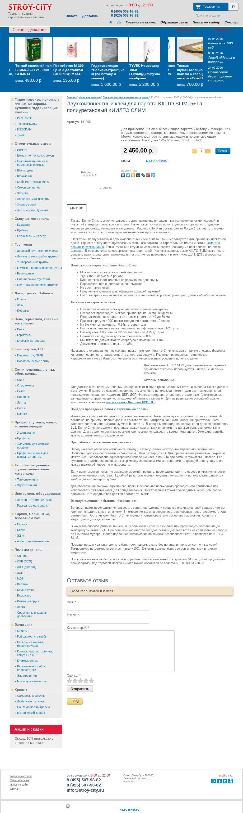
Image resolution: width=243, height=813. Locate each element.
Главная (72, 97)
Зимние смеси (26, 204)
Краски (21, 299)
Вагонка (22, 584)
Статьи (231, 22)
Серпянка (23, 397)
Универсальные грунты (32, 262)
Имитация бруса (28, 601)
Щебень (22, 230)
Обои (20, 380)
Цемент (22, 150)
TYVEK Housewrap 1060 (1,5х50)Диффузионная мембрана (142, 72)
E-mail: (73, 615)
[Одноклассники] (133, 174)
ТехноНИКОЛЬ (27, 124)
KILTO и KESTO (130, 809)
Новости (222, 29)
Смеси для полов (28, 187)
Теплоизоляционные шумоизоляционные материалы (32, 469)
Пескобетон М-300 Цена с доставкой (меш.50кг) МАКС (62, 70)
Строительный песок (31, 236)
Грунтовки (23, 244)
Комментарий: (78, 627)
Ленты (21, 402)
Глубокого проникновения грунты (39, 268)
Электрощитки (27, 675)
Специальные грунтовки (33, 279)
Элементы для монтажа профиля (33, 445)
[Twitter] (128, 174)
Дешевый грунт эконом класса (37, 250)
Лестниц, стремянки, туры (34, 500)
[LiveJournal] (143, 174)
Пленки (22, 414)
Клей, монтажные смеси (33, 182)
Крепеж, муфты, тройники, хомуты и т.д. (35, 653)
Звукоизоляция (27, 485)
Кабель (22, 631)
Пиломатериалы (28, 550)
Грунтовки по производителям (37, 285)
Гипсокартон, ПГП (30, 349)
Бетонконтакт (26, 273)
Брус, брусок (25, 590)
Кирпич (22, 524)
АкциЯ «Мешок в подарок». (221, 60)
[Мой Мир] (138, 174)
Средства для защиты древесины (32, 614)
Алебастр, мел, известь (33, 199)
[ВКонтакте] (123, 174)
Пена (20, 329)
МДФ (20, 578)
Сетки (21, 391)
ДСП (20, 573)
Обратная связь (174, 22)
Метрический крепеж (31, 712)
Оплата (71, 16)
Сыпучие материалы (32, 218)
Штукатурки (25, 170)
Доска (21, 607)
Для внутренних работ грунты (37, 256)
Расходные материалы (32, 505)
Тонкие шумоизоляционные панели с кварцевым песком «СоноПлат (185, 72)
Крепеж (21, 690)
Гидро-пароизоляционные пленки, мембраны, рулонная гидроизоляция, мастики (37, 106)
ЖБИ (20, 535)
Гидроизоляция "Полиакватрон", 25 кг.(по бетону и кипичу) (101, 72)
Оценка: (73, 675)
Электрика (23, 624)
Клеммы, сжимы (27, 660)
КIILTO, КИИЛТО (156, 160)
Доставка (90, 16)
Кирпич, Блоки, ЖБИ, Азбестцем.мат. (32, 516)
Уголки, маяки (26, 432)
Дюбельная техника (30, 701)
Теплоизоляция (27, 479)
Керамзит (23, 224)
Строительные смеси (33, 143)
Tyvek (20, 135)
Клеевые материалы (31, 340)
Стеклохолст (25, 385)
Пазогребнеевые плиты (33, 361)
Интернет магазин (90, 97)
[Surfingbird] (153, 174)
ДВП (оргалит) (26, 567)
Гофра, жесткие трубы (32, 636)
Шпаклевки (24, 176)
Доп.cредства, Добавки (32, 210)
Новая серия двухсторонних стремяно (220, 76)
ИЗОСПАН (24, 129)
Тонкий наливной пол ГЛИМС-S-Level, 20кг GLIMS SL (27, 70)
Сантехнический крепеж (33, 707)
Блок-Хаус (24, 595)
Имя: (71, 602)
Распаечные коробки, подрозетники (31, 668)
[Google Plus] (148, 174)
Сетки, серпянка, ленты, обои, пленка (35, 372)
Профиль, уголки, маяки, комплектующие (36, 424)
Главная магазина (141, 22)
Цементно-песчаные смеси (35, 155)
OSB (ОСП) (24, 561)
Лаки (20, 305)
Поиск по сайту (206, 22)
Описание (77, 208)
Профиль (23, 438)
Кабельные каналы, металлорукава (30, 644)
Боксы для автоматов (31, 681)
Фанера (22, 555)
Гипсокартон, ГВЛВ (30, 355)
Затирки (22, 193)
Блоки (21, 530)
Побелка (23, 310)
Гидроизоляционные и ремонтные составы (32, 163)
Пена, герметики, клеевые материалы (36, 321)
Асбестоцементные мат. (33, 541)
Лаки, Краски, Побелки (34, 293)
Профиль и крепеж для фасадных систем (32, 455)
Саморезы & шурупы (31, 695)
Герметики (24, 335)
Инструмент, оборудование (38, 493)
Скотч (21, 408)
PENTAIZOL (25, 118)
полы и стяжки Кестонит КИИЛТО (130, 402)
